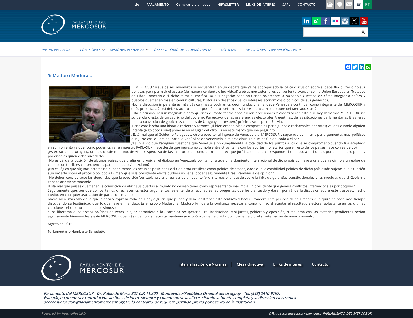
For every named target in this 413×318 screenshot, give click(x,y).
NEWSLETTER (228, 4)
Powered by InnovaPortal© (63, 313)
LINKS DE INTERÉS (260, 4)
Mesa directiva (250, 264)
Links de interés (287, 264)
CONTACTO (306, 4)
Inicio (134, 4)
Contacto (320, 264)
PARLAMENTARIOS (55, 50)
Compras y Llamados (193, 4)
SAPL (286, 4)
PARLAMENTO (158, 4)
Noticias (228, 50)
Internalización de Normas (202, 264)
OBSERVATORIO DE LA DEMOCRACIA (182, 50)
